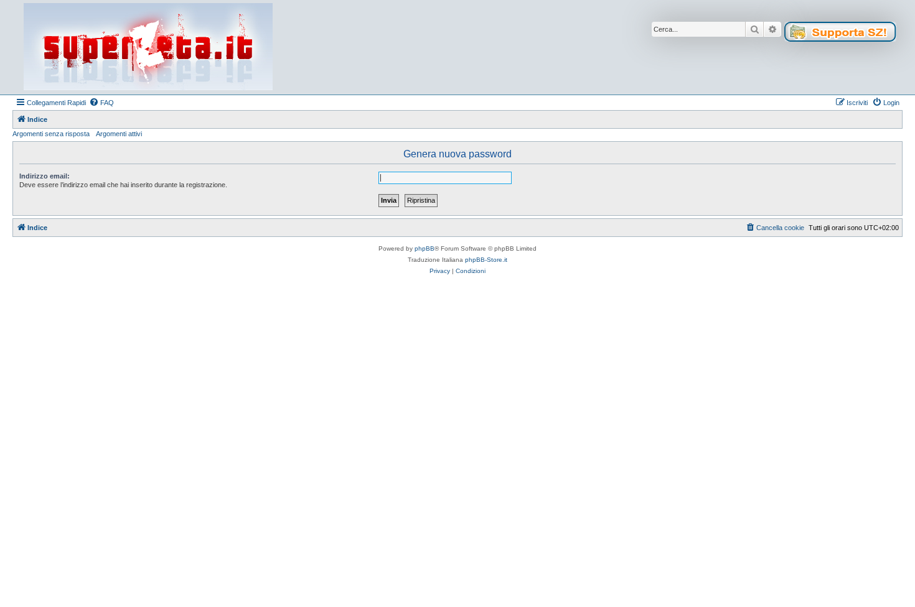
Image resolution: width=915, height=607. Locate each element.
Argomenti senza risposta (51, 133)
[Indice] (148, 47)
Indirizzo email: (44, 176)
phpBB (424, 248)
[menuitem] (101, 102)
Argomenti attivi (119, 133)
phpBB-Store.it (486, 259)
